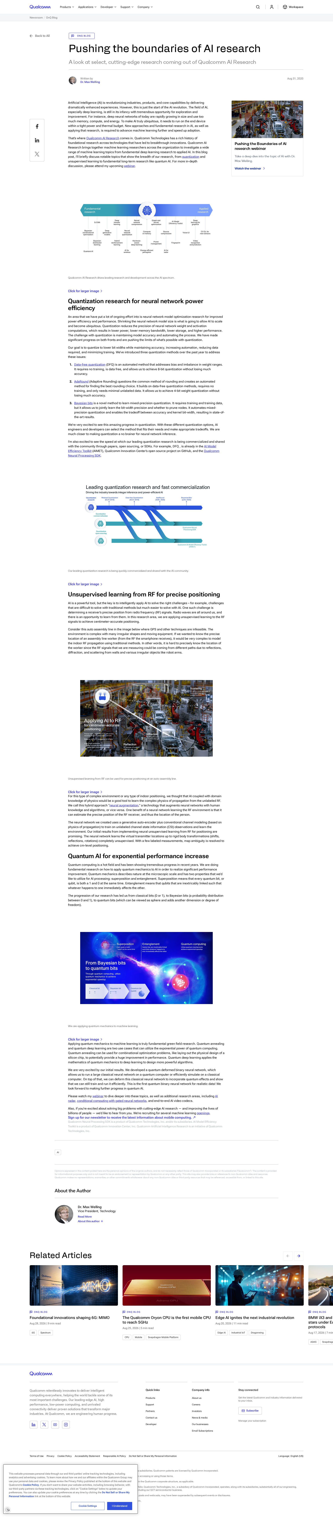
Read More (85, 1216)
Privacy (50, 1456)
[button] (153, 1456)
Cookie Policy (64, 1456)
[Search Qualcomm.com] (258, 7)
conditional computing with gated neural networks (111, 1101)
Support (150, 1404)
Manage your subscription (252, 1420)
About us (196, 1398)
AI (58, 1152)
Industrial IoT (238, 1332)
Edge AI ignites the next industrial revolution (254, 1317)
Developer (151, 1424)
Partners (150, 1411)
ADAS (313, 1342)
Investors (197, 1411)
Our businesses (200, 1424)
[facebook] (37, 126)
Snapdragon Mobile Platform (163, 1337)
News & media (200, 1417)
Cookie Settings (88, 1505)
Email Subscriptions (202, 1430)
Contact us (151, 1417)
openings (203, 1113)
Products (150, 1398)
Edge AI (222, 1332)
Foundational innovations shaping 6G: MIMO (70, 1317)
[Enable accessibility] (7, 1509)
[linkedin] (37, 140)
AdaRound (81, 381)
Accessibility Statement (87, 1456)
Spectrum (45, 1332)
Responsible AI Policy (114, 1456)
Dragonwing (257, 1332)
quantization (190, 157)
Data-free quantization (89, 364)
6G (33, 1332)
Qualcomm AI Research (102, 138)
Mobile (138, 1337)
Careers (196, 1404)
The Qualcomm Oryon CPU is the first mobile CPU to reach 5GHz (167, 1320)
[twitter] (37, 154)
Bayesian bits (83, 403)
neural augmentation (123, 805)
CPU (127, 1337)
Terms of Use (37, 1456)
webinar (129, 166)
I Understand (119, 1505)
